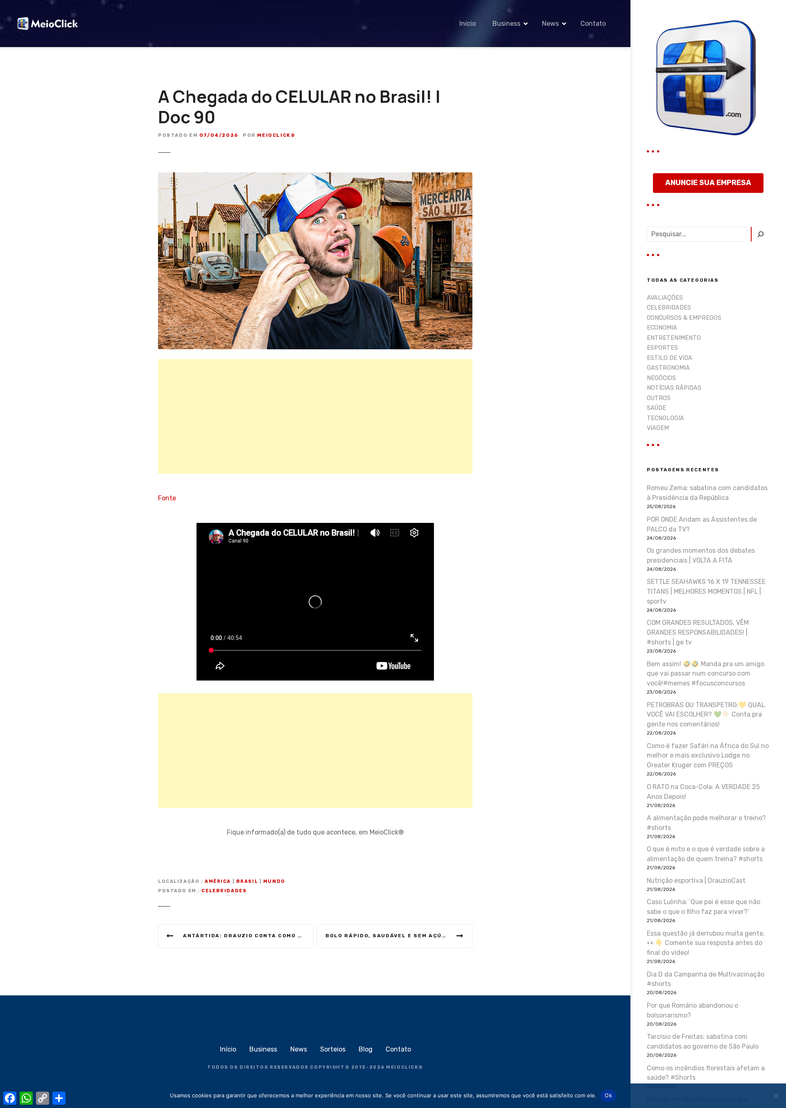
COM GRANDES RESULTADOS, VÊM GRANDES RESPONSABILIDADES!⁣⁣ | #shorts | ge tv (698, 632)
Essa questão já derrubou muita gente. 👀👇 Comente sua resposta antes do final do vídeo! (706, 943)
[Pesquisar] (760, 234)
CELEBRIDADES (223, 890)
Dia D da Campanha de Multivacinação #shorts (705, 979)
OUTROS (659, 398)
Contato (593, 23)
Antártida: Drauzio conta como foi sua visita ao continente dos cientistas (248, 935)
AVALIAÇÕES (665, 297)
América (218, 881)
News (550, 23)
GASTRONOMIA (668, 367)
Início (467, 23)
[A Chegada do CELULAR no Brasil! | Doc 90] (315, 177)
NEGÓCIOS (661, 378)
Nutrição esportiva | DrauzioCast (696, 880)
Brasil (247, 881)
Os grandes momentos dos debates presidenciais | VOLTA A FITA (701, 555)
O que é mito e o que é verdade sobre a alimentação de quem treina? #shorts (706, 854)
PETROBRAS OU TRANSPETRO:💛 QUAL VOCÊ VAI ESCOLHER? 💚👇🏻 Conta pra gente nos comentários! (706, 714)
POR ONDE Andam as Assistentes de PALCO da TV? (702, 524)
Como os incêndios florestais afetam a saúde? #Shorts (706, 1073)
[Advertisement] (315, 416)
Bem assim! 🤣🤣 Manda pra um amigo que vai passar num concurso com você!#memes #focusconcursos (705, 673)
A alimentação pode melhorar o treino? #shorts (706, 823)
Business (506, 23)
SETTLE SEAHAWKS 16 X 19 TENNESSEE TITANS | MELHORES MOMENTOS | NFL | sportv (706, 591)
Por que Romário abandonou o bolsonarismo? (692, 1010)
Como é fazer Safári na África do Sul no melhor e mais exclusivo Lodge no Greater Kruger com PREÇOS (708, 755)
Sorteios (333, 1049)
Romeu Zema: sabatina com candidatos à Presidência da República (707, 493)
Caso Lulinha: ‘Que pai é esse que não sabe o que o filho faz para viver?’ (703, 907)
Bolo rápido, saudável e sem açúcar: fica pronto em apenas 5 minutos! (398, 935)
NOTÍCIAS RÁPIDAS (674, 387)
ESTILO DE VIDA (669, 358)
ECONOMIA (662, 327)
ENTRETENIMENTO (674, 338)
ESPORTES (662, 347)
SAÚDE (656, 408)
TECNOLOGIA (665, 418)
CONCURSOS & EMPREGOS (684, 317)
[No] (776, 1096)
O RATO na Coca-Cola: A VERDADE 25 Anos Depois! (703, 791)
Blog (366, 1049)
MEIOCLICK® (404, 1067)
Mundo (274, 881)
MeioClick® (276, 135)
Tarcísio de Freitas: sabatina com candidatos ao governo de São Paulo (703, 1041)
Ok (608, 1095)
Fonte (167, 498)
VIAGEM (658, 428)
